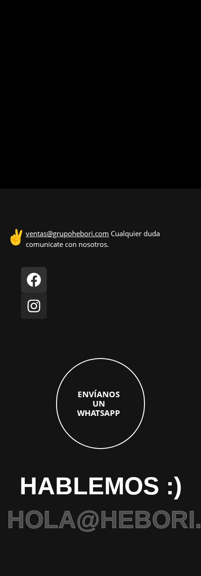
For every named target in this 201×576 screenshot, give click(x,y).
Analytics (21, 26)
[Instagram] (34, 306)
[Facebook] (34, 280)
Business (21, 73)
